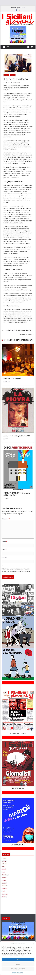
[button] (33, 944)
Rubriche (4, 901)
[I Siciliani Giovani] (4, 52)
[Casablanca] (21, 1)
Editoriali (4, 866)
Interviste (4, 893)
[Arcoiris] (11, 1)
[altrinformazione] (23, 8)
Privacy (21, 972)
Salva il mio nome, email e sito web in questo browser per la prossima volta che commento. (16, 575)
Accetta (18, 959)
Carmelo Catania (16, 87)
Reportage (5, 899)
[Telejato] (27, 6)
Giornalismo (5, 879)
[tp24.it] (30, 6)
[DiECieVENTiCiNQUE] (6, 4)
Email (4, 554)
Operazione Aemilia (26, 339)
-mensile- (6, 80)
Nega (18, 964)
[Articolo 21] (16, 1)
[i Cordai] (15, 4)
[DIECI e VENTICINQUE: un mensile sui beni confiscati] (18, 451)
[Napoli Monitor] (2, 6)
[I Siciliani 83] (11, 8)
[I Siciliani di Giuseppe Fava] (4, 8)
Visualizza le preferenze (18, 969)
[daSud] (26, 1)
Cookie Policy (15, 972)
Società (4, 874)
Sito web (4, 562)
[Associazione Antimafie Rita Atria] (12, 6)
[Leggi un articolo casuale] (32, 52)
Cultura (4, 885)
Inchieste (12, 80)
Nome (4, 546)
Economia (4, 890)
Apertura (4, 888)
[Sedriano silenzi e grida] (18, 350)
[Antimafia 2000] (3, 1)
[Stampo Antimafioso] (22, 6)
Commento (6, 524)
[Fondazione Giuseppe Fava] (1, 8)
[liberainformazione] (30, 4)
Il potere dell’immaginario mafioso (17, 440)
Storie (3, 877)
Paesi (3, 896)
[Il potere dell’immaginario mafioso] (18, 394)
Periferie (4, 882)
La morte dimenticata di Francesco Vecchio (17, 335)
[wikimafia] (34, 6)
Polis (3, 871)
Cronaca (4, 863)
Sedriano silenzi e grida (12, 383)
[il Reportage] (21, 4)
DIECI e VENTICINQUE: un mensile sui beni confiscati (17, 499)
